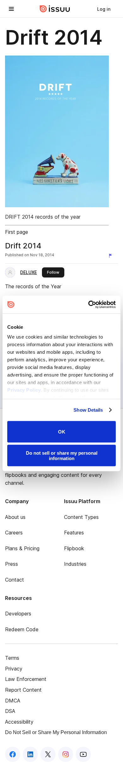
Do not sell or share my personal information (61, 455)
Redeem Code (21, 629)
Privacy (13, 668)
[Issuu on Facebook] (12, 754)
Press (11, 564)
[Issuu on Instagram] (65, 754)
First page (16, 232)
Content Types (81, 517)
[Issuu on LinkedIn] (30, 754)
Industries (75, 564)
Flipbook (74, 548)
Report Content (23, 690)
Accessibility (19, 722)
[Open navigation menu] (11, 9)
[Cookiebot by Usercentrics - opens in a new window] (88, 305)
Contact (14, 580)
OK (61, 431)
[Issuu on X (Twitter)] (48, 754)
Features (74, 532)
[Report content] (111, 255)
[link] (103, 9)
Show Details (88, 410)
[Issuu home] (55, 8)
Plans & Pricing (22, 548)
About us (15, 517)
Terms (12, 658)
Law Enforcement (25, 679)
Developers (18, 613)
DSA (10, 711)
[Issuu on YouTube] (83, 754)
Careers (14, 532)
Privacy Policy (24, 390)
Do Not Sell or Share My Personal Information (56, 732)
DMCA (12, 700)
